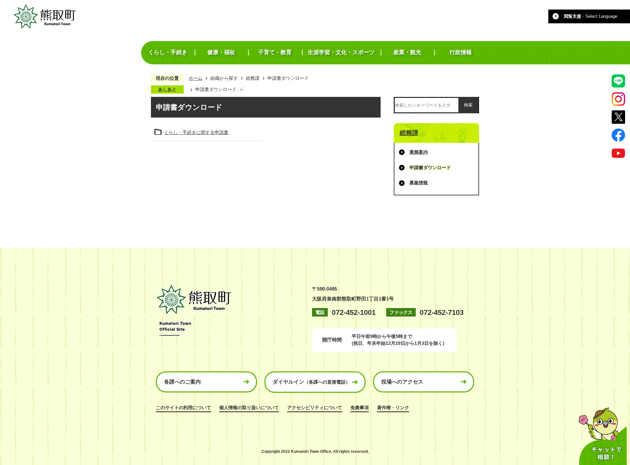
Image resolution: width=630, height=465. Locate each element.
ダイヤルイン (311, 382)
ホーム (195, 78)
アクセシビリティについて (314, 407)
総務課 (253, 78)
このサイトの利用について (183, 407)
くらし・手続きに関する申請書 (196, 132)
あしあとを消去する (241, 89)
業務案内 (419, 152)
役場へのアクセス (402, 382)
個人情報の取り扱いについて (249, 407)
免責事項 (359, 407)
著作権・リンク (393, 407)
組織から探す (224, 78)
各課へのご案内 (182, 382)
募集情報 (419, 182)
